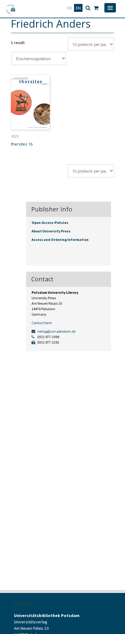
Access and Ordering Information (60, 239)
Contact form (42, 322)
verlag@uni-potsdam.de (56, 331)
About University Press (51, 231)
